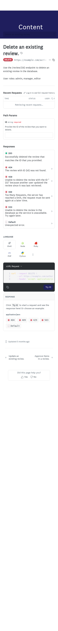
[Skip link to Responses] (1, 147)
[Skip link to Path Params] (1, 115)
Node (22, 246)
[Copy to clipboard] (53, 60)
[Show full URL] (50, 60)
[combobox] (29, 135)
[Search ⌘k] (53, 5)
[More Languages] (33, 254)
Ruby (36, 246)
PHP (9, 256)
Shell (9, 246)
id (6, 122)
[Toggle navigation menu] (5, 5)
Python (22, 256)
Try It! (48, 287)
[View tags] (22, 53)
